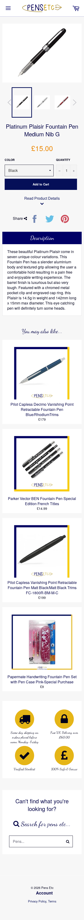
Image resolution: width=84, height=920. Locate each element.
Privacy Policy (37, 901)
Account (44, 893)
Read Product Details (42, 198)
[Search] (68, 841)
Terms (52, 901)
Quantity (63, 160)
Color (10, 160)
